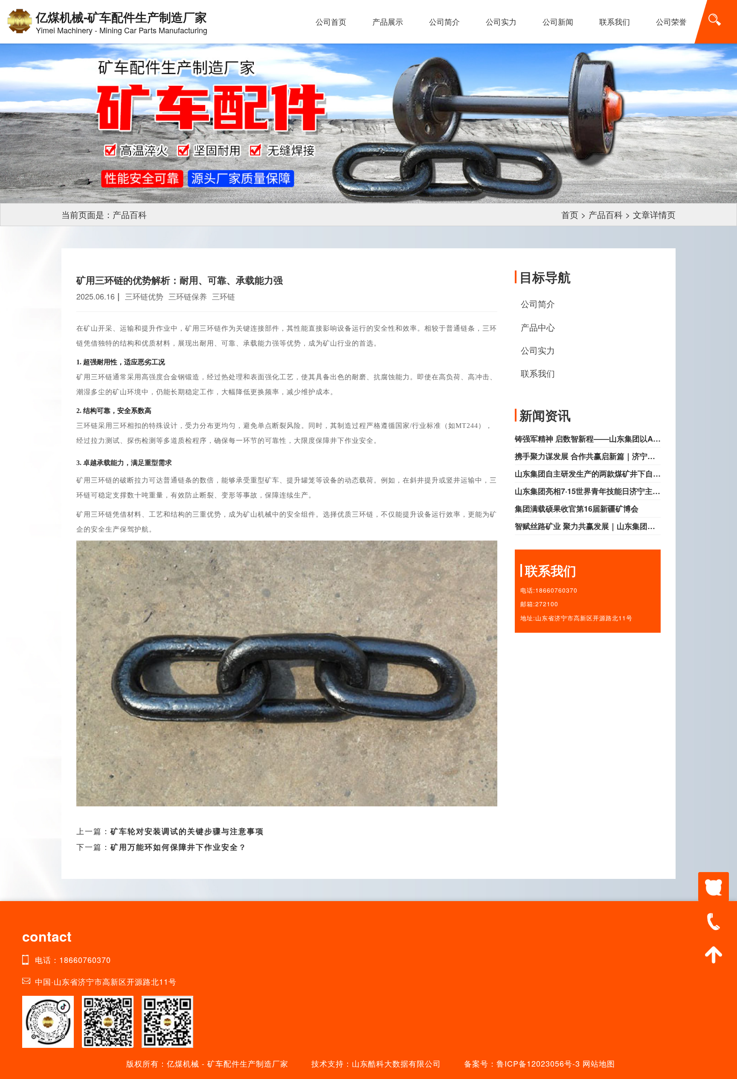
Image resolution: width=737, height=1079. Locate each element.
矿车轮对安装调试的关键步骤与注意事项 (187, 831)
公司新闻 (558, 21)
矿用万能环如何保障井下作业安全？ (178, 846)
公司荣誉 (671, 21)
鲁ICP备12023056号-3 (538, 1063)
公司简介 (444, 21)
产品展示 (387, 21)
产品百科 (606, 214)
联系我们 (614, 21)
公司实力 (501, 21)
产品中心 (538, 327)
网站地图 (599, 1063)
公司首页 (331, 21)
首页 (569, 214)
